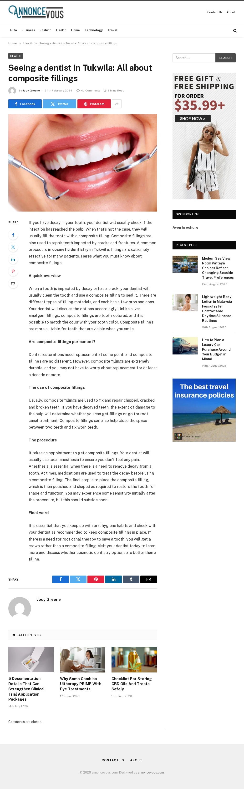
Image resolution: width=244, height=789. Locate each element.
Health (61, 30)
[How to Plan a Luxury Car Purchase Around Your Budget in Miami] (185, 345)
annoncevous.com (151, 772)
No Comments (91, 90)
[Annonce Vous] (38, 12)
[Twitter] (13, 247)
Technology (94, 30)
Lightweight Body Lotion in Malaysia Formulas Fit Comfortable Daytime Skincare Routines (217, 309)
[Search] (234, 30)
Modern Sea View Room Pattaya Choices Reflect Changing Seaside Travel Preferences (218, 268)
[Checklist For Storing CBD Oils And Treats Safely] (134, 659)
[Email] (13, 283)
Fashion (45, 30)
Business (28, 30)
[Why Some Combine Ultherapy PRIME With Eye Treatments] (83, 659)
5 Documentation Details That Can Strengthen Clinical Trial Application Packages (26, 689)
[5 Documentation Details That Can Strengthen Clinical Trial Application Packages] (31, 659)
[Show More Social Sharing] (117, 103)
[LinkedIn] (13, 259)
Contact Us (215, 12)
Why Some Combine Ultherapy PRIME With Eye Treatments (80, 684)
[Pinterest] (13, 271)
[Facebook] (13, 235)
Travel (112, 30)
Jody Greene (31, 90)
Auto (13, 30)
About (230, 12)
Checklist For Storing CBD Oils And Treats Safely (132, 684)
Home (75, 30)
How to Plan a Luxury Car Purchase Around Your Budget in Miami (216, 349)
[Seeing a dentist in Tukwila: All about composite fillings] (82, 163)
